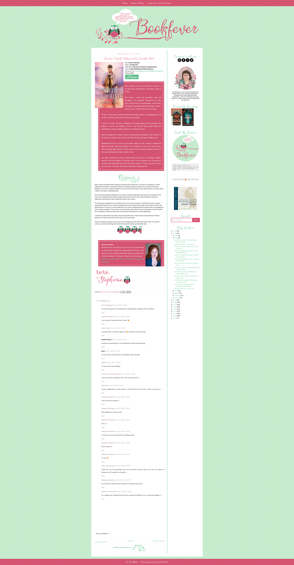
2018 (175, 302)
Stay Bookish (162, 562)
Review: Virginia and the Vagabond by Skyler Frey (186, 277)
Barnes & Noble (146, 71)
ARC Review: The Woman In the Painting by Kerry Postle (185, 285)
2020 (175, 233)
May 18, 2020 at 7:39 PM (123, 397)
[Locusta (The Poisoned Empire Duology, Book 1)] (176, 125)
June (176, 235)
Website (104, 259)
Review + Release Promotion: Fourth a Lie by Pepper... (187, 256)
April (176, 291)
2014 (175, 311)
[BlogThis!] (123, 292)
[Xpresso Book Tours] (185, 210)
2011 (175, 318)
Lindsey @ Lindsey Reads (109, 491)
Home (125, 3)
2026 (175, 231)
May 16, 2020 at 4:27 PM (123, 316)
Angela (103, 362)
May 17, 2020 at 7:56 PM (128, 374)
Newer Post (101, 542)
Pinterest (129, 259)
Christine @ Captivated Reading (111, 374)
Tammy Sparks (105, 328)
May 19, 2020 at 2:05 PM (123, 466)
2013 (175, 313)
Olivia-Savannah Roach (108, 466)
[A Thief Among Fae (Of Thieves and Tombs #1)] (188, 126)
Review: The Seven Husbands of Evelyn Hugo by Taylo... (187, 268)
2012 (175, 316)
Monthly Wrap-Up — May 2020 (184, 244)
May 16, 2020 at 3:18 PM (120, 305)
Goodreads (105, 262)
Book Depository (157, 71)
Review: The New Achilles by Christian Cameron (187, 247)
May (176, 238)
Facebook (112, 259)
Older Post (159, 541)
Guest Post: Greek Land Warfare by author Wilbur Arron (185, 273)
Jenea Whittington (106, 305)
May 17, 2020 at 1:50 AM (113, 362)
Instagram (138, 259)
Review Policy (137, 3)
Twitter (121, 259)
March (177, 293)
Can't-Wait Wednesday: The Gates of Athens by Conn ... (186, 281)
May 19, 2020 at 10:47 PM (123, 480)
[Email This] (121, 292)
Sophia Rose (105, 385)
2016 (175, 307)
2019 (175, 300)
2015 (175, 309)
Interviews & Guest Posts (159, 3)
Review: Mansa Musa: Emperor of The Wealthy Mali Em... (186, 252)
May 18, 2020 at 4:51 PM (116, 385)
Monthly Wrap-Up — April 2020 (184, 288)
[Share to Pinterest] (130, 292)
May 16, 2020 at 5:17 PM (119, 339)
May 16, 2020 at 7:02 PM (113, 351)
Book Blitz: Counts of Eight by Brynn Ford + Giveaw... (186, 241)
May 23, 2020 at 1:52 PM (124, 491)
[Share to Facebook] (128, 292)
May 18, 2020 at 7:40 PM (123, 431)
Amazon (137, 71)
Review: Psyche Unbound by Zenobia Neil (186, 264)
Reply (103, 312)
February (178, 295)
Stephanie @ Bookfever (108, 316)
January (177, 298)
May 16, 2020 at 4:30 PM (118, 328)
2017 (175, 304)
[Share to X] (126, 292)
